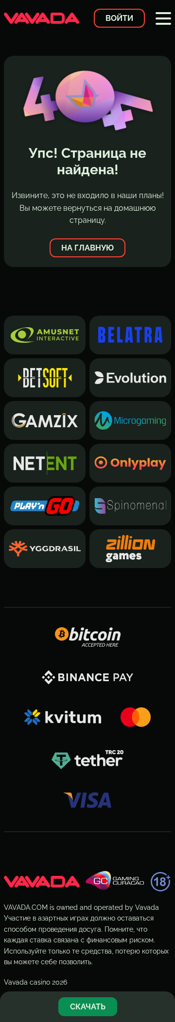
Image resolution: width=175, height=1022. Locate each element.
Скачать (87, 1006)
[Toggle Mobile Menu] (163, 18)
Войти (119, 18)
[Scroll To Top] (162, 975)
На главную (87, 247)
